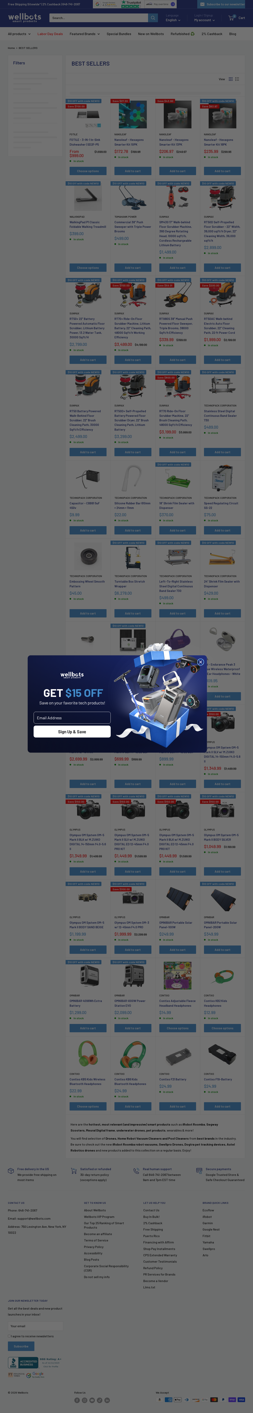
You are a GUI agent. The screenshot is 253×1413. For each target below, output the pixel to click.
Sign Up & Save (72, 731)
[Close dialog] (201, 662)
